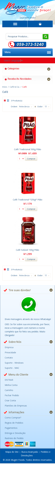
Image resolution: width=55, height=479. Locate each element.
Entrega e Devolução (15, 433)
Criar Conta (10, 400)
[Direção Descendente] (34, 106)
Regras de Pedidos (14, 422)
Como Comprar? (13, 417)
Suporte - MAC (12, 367)
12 (46, 106)
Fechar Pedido (12, 395)
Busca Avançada (29, 451)
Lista (7, 100)
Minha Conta (11, 385)
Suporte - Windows (14, 362)
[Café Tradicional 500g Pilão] (27, 130)
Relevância (24, 106)
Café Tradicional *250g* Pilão (27, 199)
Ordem (14, 106)
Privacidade (10, 352)
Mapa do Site (11, 451)
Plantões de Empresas (16, 405)
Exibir (40, 106)
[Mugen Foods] (27, 7)
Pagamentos (11, 427)
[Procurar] (45, 36)
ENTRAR (9, 379)
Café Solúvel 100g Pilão (27, 249)
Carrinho (9, 390)
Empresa (9, 347)
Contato (9, 357)
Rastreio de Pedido (14, 438)
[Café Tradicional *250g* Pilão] (27, 180)
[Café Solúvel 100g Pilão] (27, 231)
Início (4, 86)
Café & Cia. (15, 86)
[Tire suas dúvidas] (29, 305)
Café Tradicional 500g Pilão (27, 149)
